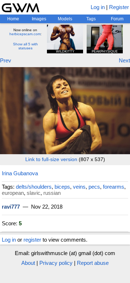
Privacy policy (56, 263)
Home (13, 18)
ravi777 (11, 207)
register (32, 240)
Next (124, 60)
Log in (98, 7)
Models (65, 18)
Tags (91, 18)
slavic (33, 193)
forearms (113, 187)
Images (39, 18)
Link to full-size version (51, 159)
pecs (94, 187)
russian (52, 193)
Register (119, 7)
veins (79, 187)
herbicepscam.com (24, 34)
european (13, 193)
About (28, 263)
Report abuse (93, 263)
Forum (117, 18)
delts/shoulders (34, 187)
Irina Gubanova (20, 173)
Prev (5, 60)
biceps (62, 187)
